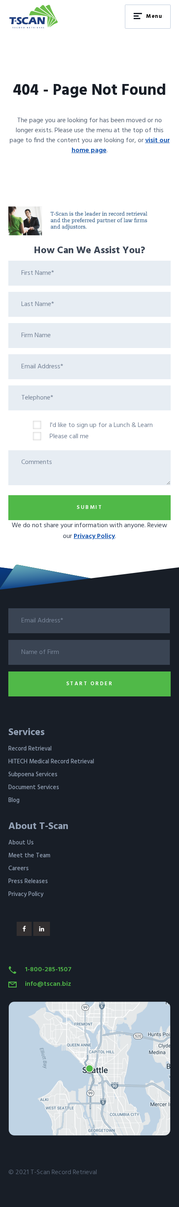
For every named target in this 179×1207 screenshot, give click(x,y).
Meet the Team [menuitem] (29, 856)
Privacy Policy (94, 536)
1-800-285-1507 (48, 969)
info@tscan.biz (48, 984)
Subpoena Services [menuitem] (32, 775)
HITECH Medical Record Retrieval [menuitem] (51, 762)
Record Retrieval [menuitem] (30, 749)
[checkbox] (102, 431)
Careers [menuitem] (18, 869)
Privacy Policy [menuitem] (25, 894)
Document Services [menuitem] (33, 787)
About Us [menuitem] (21, 843)
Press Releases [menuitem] (28, 881)
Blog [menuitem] (14, 800)
